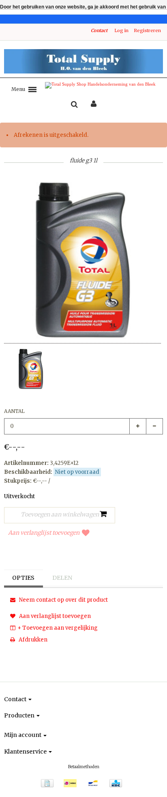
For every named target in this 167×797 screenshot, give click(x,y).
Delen (62, 577)
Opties (23, 577)
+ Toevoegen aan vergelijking (57, 627)
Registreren (147, 30)
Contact (99, 30)
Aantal (14, 411)
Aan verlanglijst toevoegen (43, 532)
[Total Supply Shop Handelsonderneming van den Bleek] (83, 61)
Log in (121, 30)
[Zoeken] (74, 105)
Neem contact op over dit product (63, 599)
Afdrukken (32, 639)
